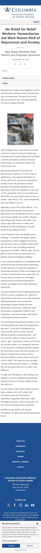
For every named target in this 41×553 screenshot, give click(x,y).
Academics (21, 446)
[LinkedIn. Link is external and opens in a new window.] (26, 505)
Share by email (27, 64)
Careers (20, 467)
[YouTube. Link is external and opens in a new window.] (32, 505)
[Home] (20, 12)
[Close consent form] (37, 523)
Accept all (11, 546)
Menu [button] (36, 22)
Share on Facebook (15, 64)
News (5, 71)
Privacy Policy (19, 550)
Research (20, 451)
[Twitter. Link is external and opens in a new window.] (8, 505)
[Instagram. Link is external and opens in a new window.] (20, 505)
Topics (5, 83)
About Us (20, 441)
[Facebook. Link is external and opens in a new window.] (14, 505)
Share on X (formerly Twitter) (19, 64)
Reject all (30, 546)
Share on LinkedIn (24, 64)
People (20, 456)
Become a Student (20, 462)
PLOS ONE (12, 166)
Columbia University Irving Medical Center (20, 2)
